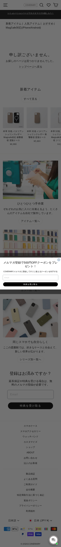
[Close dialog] (59, 260)
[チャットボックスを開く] (53, 540)
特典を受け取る (30, 284)
